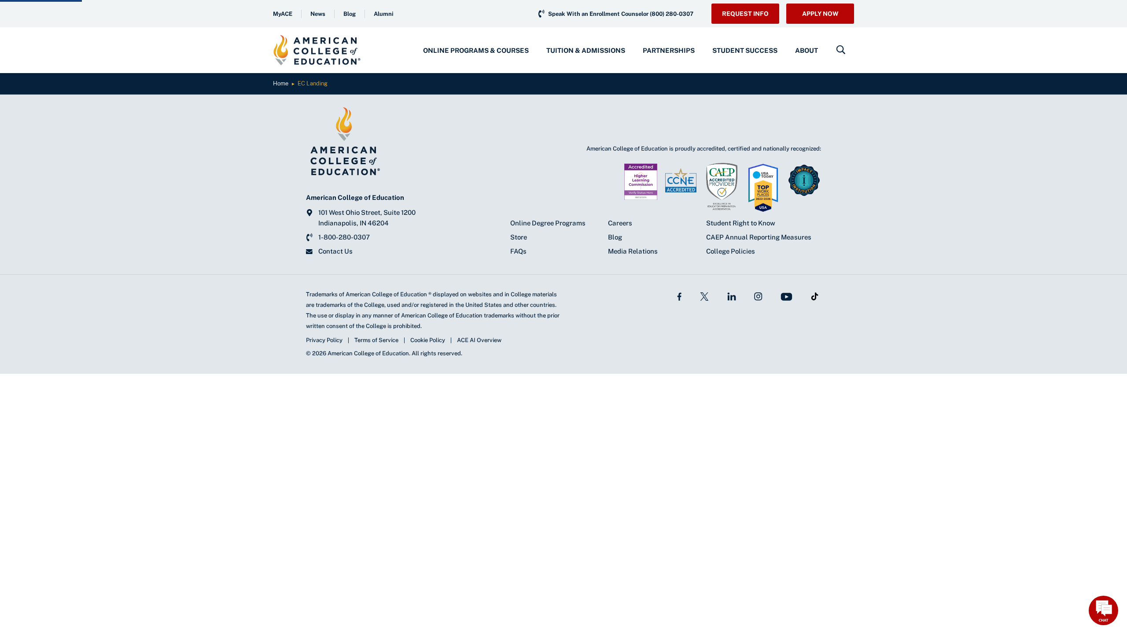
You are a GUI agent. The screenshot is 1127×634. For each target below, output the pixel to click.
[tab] (476, 50)
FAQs (518, 251)
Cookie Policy (427, 340)
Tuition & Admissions (585, 50)
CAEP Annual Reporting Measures (758, 237)
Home (280, 83)
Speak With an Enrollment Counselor (620, 14)
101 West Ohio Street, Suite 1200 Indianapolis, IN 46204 (367, 218)
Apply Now (820, 13)
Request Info (745, 13)
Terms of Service (376, 340)
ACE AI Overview (479, 340)
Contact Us (335, 251)
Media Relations (633, 251)
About (806, 50)
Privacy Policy (324, 340)
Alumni (384, 14)
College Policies (730, 251)
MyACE (282, 14)
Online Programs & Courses (476, 50)
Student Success (744, 50)
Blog (349, 14)
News (317, 14)
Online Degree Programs (548, 223)
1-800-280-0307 (344, 237)
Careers (620, 223)
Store (518, 237)
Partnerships (669, 50)
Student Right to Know (740, 223)
